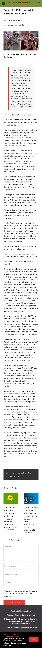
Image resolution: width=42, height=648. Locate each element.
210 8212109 (30, 615)
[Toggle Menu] (4, 3)
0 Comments (9, 529)
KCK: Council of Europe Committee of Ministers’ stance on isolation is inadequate (10, 516)
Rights (21, 25)
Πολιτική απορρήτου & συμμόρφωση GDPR (21, 627)
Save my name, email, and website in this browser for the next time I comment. (20, 593)
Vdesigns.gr (25, 623)
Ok (34, 640)
